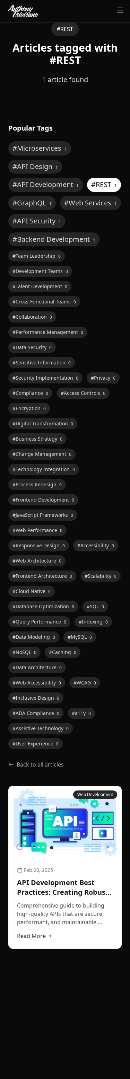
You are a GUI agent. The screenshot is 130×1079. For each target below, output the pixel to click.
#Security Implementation (45, 377)
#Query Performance (39, 621)
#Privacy (103, 377)
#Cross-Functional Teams (44, 301)
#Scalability (100, 576)
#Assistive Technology (40, 728)
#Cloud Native (31, 591)
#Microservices (39, 148)
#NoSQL (24, 652)
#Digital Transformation (42, 423)
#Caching (62, 652)
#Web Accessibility (36, 682)
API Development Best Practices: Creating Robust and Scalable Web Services (63, 887)
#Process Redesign (37, 484)
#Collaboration (32, 316)
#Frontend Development (43, 499)
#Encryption (29, 408)
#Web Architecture (36, 560)
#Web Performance (37, 530)
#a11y (81, 713)
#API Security (36, 220)
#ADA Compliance (35, 713)
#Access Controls (83, 393)
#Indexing (93, 621)
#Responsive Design (38, 545)
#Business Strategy (37, 438)
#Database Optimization (43, 606)
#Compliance (30, 393)
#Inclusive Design (35, 698)
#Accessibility (95, 545)
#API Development (45, 184)
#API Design (35, 166)
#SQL (95, 606)
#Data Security (32, 347)
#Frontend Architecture (42, 576)
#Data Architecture (37, 667)
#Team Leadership (36, 256)
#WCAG (84, 682)
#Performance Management (47, 332)
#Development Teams (40, 271)
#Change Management (41, 454)
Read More (31, 936)
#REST (104, 184)
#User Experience (35, 743)
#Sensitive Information (41, 362)
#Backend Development (53, 239)
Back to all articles (40, 764)
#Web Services (90, 202)
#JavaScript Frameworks (42, 515)
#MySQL (80, 637)
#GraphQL (32, 202)
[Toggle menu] (120, 10)
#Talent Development (39, 286)
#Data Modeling (33, 637)
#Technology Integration (43, 469)
